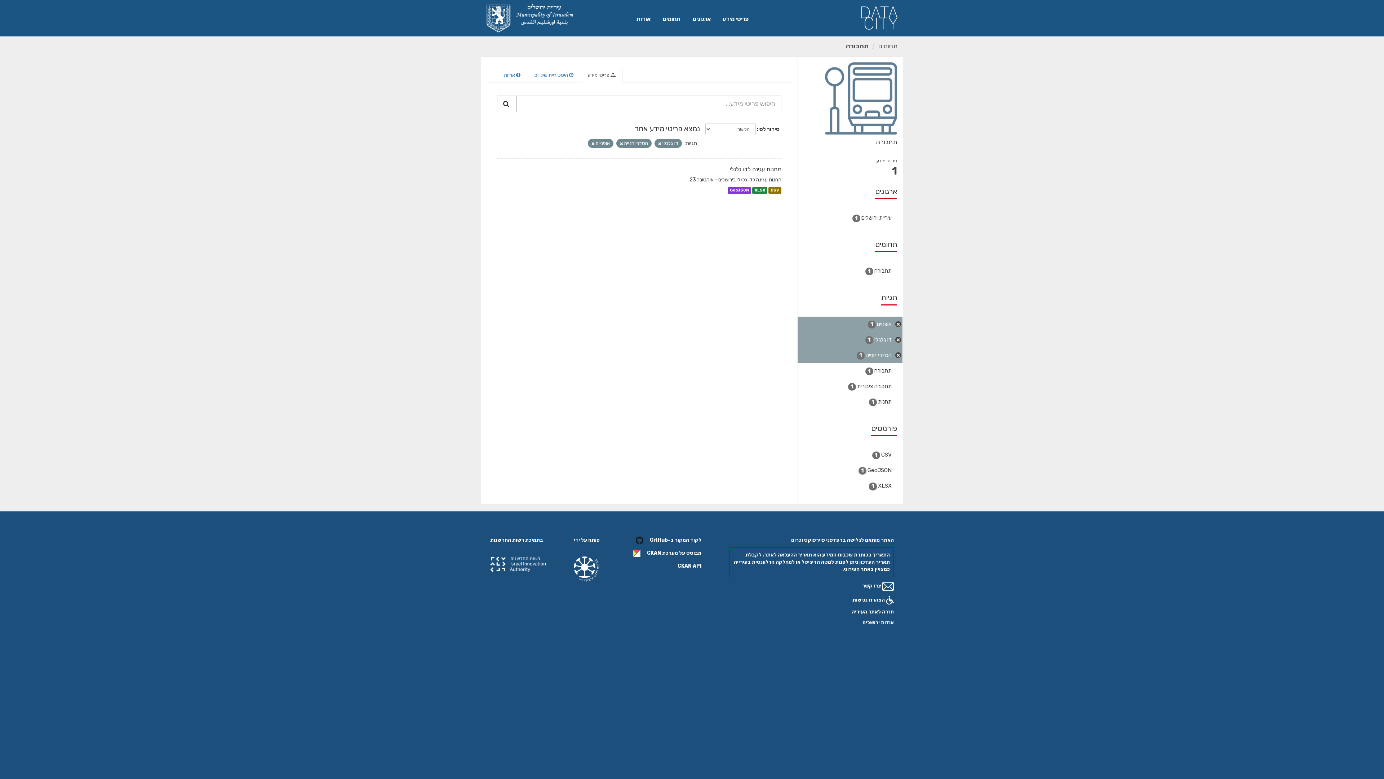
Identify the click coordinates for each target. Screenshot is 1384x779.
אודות (643, 19)
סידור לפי (769, 129)
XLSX (760, 190)
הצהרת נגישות (869, 600)
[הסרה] (659, 143)
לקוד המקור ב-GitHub (675, 540)
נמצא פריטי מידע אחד (667, 128)
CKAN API (689, 566)
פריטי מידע (735, 19)
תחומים (671, 19)
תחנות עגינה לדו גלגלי (755, 169)
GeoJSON (739, 190)
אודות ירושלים (878, 623)
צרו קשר (872, 586)
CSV (775, 190)
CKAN (654, 553)
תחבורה (857, 46)
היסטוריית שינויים (551, 75)
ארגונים (702, 19)
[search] (506, 104)
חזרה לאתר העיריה (873, 612)
